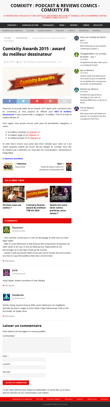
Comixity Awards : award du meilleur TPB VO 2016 (36, 208)
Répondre (9, 261)
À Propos (96, 31)
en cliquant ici (33, 132)
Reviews (73, 25)
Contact (71, 31)
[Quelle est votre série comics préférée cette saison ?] (61, 200)
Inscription (84, 31)
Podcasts (12, 25)
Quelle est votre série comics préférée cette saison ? (58, 209)
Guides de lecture (30, 25)
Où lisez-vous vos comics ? (12, 206)
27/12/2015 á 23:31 (18, 298)
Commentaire (9, 336)
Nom (5, 356)
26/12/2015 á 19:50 (18, 231)
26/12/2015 (10, 62)
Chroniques (48, 25)
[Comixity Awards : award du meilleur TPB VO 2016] (37, 200)
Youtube (30, 31)
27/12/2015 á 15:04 (18, 274)
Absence (90, 70)
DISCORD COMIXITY (45, 31)
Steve (82, 37)
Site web (6, 372)
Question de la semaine (46, 62)
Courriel (6, 364)
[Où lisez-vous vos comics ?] (14, 200)
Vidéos (86, 25)
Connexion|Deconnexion (12, 31)
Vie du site (98, 25)
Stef (20, 62)
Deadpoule (18, 295)
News (61, 25)
